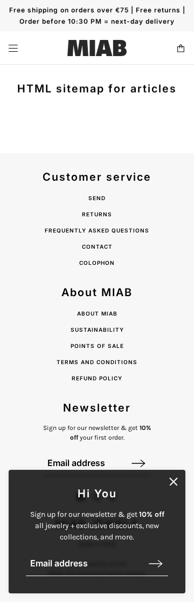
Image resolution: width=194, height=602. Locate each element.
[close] (173, 481)
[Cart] (180, 48)
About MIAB (97, 313)
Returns (97, 214)
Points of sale (97, 346)
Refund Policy (97, 378)
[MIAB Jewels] (97, 48)
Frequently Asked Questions (97, 230)
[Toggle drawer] (13, 48)
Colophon (97, 262)
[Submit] (156, 563)
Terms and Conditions (97, 362)
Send (97, 198)
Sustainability (97, 329)
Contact (97, 246)
